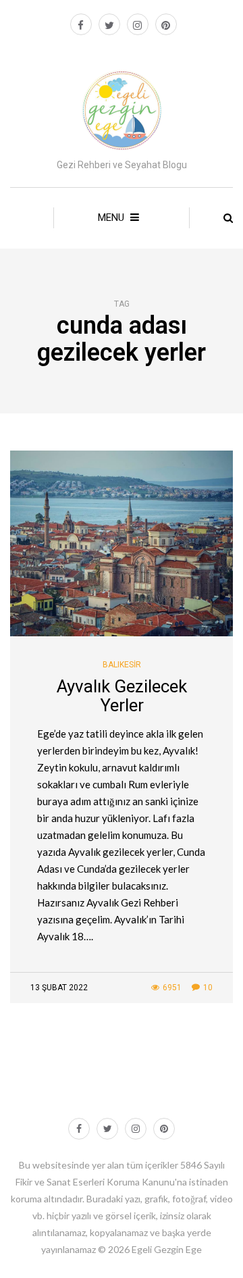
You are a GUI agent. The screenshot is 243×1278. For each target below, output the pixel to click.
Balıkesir (122, 665)
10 (208, 987)
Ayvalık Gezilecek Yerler (122, 696)
